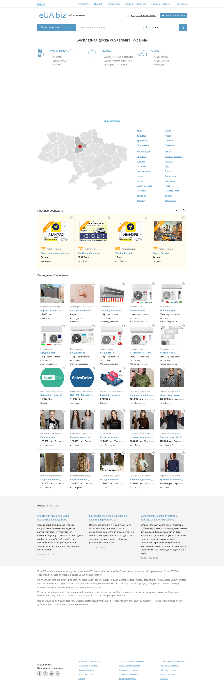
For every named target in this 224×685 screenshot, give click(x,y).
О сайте (81, 678)
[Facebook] (39, 673)
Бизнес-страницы (167, 674)
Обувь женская (161, 56)
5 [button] (42, 342)
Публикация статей (168, 670)
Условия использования (129, 665)
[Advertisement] (111, 93)
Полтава (169, 161)
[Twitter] (52, 673)
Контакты (164, 678)
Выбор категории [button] (50, 27)
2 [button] (120, 238)
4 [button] (132, 300)
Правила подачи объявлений (131, 661)
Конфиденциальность (128, 674)
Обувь (155, 50)
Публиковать (83, 3)
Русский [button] (41, 3)
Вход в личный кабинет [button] (143, 15)
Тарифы (128, 3)
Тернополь (170, 175)
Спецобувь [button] (159, 64)
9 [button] (42, 300)
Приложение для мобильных (172, 661)
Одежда (106, 50)
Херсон (168, 195)
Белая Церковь (144, 185)
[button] (47, 4)
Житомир (141, 161)
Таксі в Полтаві (161, 252)
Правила (141, 3)
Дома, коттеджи (60, 60)
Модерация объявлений (89, 661)
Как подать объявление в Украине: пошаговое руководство (108, 517)
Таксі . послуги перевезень (55, 252)
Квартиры (57, 56)
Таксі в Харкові (123, 252)
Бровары (141, 195)
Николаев (141, 166)
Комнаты (57, 64)
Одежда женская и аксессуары (118, 56)
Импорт (98, 3)
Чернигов (141, 175)
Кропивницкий (144, 151)
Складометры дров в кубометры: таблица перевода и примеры (159, 517)
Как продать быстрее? (88, 665)
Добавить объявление (169, 665)
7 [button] (162, 342)
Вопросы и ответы (160, 3)
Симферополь (172, 190)
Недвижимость (59, 50)
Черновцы (142, 190)
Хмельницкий (143, 171)
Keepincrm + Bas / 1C (51, 394)
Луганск (168, 185)
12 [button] (133, 385)
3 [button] (45, 238)
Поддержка (181, 3)
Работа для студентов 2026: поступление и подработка (53, 517)
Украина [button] (153, 27)
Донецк (140, 180)
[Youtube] (58, 673)
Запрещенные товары (128, 670)
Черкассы (141, 156)
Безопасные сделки (127, 678)
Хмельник (170, 180)
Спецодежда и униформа (115, 64)
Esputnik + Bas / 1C (110, 394)
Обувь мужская (161, 60)
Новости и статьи (86, 674)
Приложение (113, 3)
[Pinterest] (45, 673)
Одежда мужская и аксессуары (118, 60)
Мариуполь (170, 200)
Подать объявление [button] (175, 15)
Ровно (168, 171)
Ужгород (141, 200)
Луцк (167, 166)
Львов (168, 151)
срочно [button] (48, 225)
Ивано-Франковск (173, 156)
